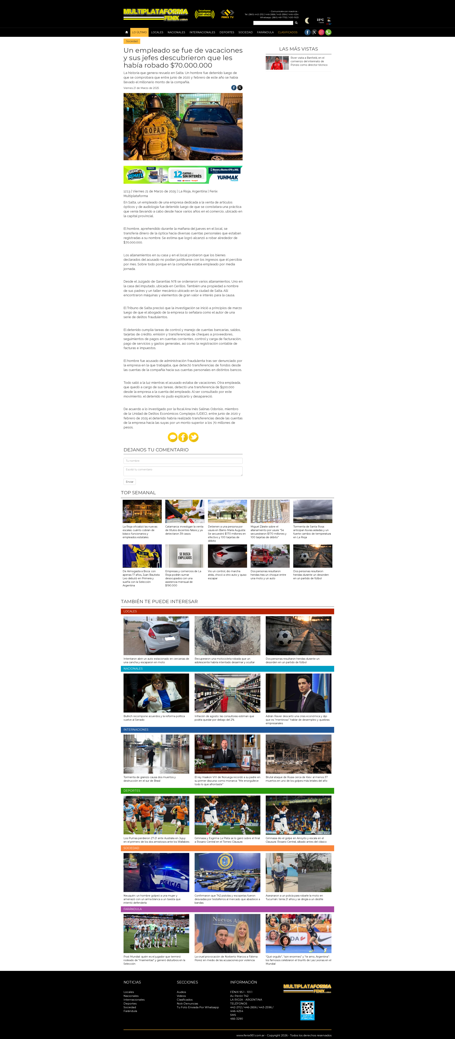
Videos (181, 996)
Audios (181, 992)
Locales (157, 32)
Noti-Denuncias (187, 1003)
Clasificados (288, 32)
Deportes (227, 32)
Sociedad (246, 32)
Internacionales (202, 32)
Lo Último (139, 32)
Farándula (265, 32)
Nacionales (176, 32)
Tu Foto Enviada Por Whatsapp (198, 1007)
